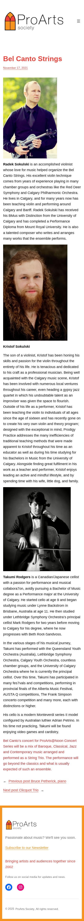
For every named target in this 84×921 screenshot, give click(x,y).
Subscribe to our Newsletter (26, 848)
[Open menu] (78, 21)
